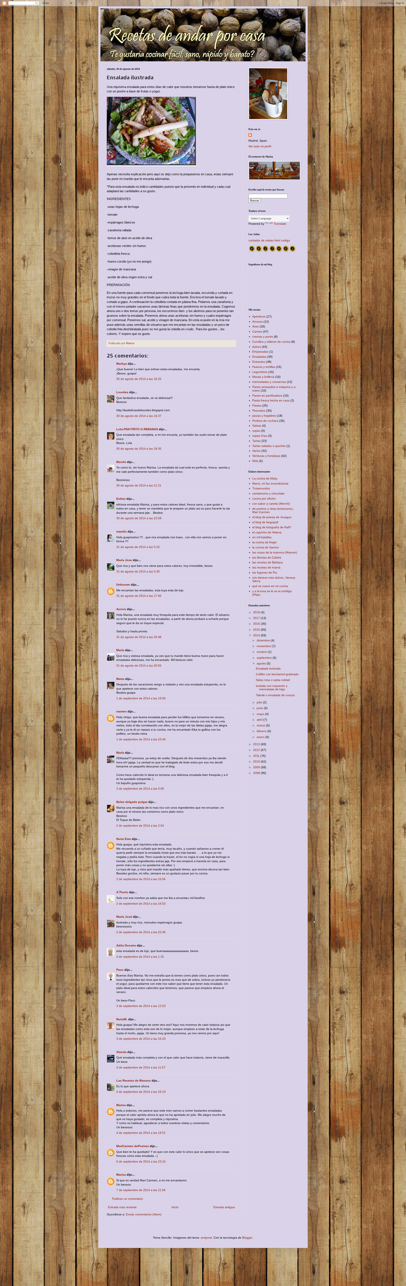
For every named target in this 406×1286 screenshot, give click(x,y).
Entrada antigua (224, 1207)
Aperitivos (258, 316)
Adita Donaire (126, 945)
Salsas (256, 425)
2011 (256, 755)
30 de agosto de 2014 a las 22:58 (138, 518)
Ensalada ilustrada (268, 668)
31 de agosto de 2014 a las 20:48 (138, 637)
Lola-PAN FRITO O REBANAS (137, 429)
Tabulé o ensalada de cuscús (275, 695)
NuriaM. (121, 1019)
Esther (121, 498)
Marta (120, 679)
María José (124, 916)
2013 (257, 744)
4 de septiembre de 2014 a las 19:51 (141, 1132)
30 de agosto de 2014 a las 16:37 (138, 416)
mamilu (121, 531)
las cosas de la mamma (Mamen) (274, 552)
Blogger (247, 1237)
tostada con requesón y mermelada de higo (271, 687)
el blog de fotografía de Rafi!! (271, 527)
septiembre (265, 657)
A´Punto (122, 892)
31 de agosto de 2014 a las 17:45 (138, 595)
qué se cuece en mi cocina (270, 586)
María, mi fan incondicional (270, 483)
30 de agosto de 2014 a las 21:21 (138, 485)
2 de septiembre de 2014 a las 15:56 (141, 879)
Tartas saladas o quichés (268, 446)
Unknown (123, 584)
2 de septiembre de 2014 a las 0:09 (140, 788)
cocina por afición (264, 498)
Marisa (121, 1105)
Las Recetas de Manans (133, 1080)
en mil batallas (262, 537)
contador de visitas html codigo (269, 240)
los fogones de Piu (264, 572)
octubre (262, 651)
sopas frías (259, 435)
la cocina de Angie (264, 542)
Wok (255, 461)
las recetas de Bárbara (267, 562)
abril (260, 719)
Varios (256, 450)
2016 (257, 623)
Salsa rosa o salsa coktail (273, 680)
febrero (262, 731)
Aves (255, 326)
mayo (261, 714)
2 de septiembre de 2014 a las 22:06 (141, 932)
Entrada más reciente (122, 1207)
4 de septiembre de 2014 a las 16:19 (141, 1091)
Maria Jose (124, 560)
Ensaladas (259, 356)
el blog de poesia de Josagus (271, 517)
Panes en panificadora (267, 395)
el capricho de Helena (266, 532)
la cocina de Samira (265, 547)
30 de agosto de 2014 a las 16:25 (138, 379)
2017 (257, 618)
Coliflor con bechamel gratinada (277, 674)
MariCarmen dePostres (132, 1146)
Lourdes (122, 392)
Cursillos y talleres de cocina (271, 341)
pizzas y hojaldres (264, 415)
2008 (257, 773)
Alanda (121, 1052)
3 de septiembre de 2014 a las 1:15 (140, 956)
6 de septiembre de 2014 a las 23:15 (141, 1161)
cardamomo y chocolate (268, 493)
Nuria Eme (123, 839)
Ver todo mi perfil (259, 146)
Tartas (256, 440)
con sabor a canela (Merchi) (271, 503)
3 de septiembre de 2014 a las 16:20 (141, 1038)
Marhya (121, 363)
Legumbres (259, 372)
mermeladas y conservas (269, 381)
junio (260, 708)
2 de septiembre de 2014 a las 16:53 (141, 903)
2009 (257, 767)
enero (261, 737)
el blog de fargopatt (265, 522)
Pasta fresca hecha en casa (270, 400)
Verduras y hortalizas (266, 455)
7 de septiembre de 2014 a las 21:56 (141, 1190)
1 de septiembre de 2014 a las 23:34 (141, 739)
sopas (256, 430)
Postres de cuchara (265, 420)
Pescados (258, 410)
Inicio (174, 1207)
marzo (261, 725)
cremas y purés (262, 336)
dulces (256, 346)
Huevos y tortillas (263, 366)
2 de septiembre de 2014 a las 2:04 (140, 825)
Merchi (121, 462)
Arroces (257, 321)
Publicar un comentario (127, 1198)
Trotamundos (261, 488)
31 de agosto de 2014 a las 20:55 (138, 665)
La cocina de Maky (264, 478)
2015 (257, 629)
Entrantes (258, 361)
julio (260, 702)
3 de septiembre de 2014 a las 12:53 (141, 1006)
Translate (280, 223)
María (120, 650)
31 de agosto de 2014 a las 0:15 (138, 547)
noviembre (264, 646)
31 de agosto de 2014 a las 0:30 (138, 571)
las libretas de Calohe (266, 557)
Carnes (257, 331)
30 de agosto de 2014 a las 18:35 (138, 448)
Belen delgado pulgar (131, 802)
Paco (119, 969)
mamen (121, 711)
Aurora (121, 609)
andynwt (206, 1237)
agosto (262, 663)
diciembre (264, 640)
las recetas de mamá (266, 567)
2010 (257, 761)
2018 (257, 612)
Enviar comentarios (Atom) (144, 1214)
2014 (257, 635)
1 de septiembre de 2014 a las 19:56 (141, 698)
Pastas (256, 405)
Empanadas (260, 351)
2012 (257, 750)
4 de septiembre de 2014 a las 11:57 (140, 1067)
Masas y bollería (263, 376)
